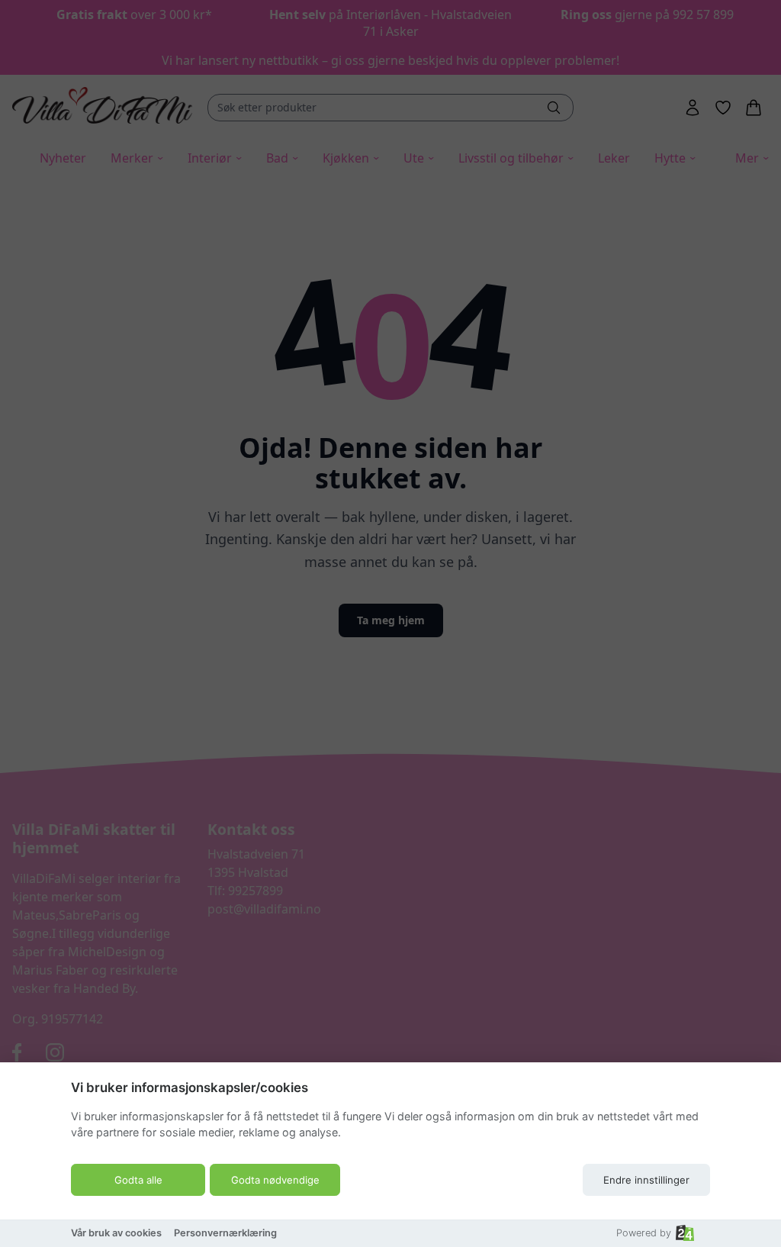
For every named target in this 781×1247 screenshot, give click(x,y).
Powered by (643, 1233)
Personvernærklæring (225, 1233)
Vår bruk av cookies (116, 1233)
